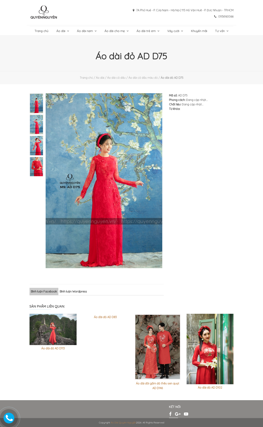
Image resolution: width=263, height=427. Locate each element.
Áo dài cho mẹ (114, 31)
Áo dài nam (85, 31)
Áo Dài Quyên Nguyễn (123, 422)
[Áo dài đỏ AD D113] (53, 329)
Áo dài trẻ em (146, 31)
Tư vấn (220, 31)
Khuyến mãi (199, 31)
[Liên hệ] (9, 416)
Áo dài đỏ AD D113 (53, 348)
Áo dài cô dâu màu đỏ (143, 77)
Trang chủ (41, 31)
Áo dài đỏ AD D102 (210, 387)
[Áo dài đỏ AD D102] (210, 349)
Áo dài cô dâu (116, 77)
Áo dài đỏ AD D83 (105, 317)
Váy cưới (173, 31)
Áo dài (60, 31)
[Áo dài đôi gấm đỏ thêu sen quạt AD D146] (157, 347)
